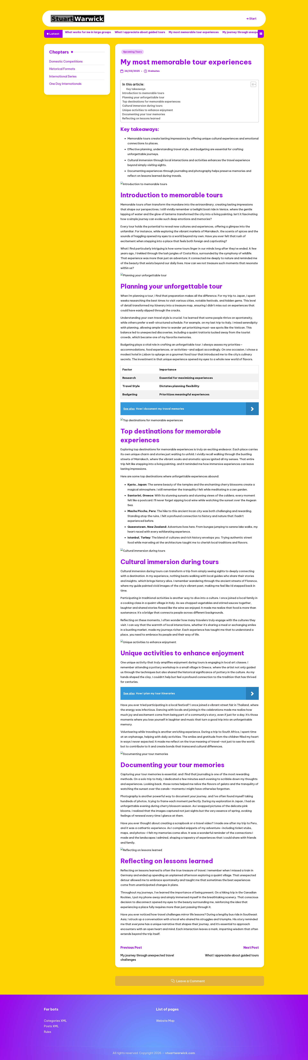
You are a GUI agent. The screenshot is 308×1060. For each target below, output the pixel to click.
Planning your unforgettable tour (143, 97)
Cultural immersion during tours (142, 105)
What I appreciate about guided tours (103, 32)
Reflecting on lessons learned (141, 118)
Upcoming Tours (132, 52)
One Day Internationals (65, 84)
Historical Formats (62, 69)
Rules (47, 1032)
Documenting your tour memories (143, 114)
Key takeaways (135, 89)
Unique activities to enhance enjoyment (147, 110)
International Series (63, 76)
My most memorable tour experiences (157, 32)
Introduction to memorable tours (143, 93)
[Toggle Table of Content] (251, 84)
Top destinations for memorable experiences (151, 101)
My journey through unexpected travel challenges (219, 32)
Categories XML (55, 1021)
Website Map (165, 1021)
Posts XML (51, 1026)
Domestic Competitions (66, 61)
